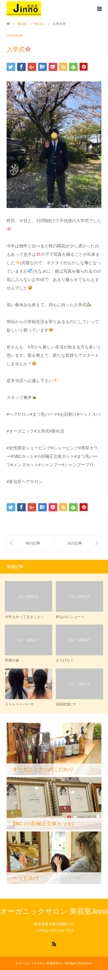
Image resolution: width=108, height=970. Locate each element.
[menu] (99, 9)
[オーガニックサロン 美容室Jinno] (24, 8)
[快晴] (77, 543)
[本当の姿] (30, 543)
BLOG (22, 24)
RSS (54, 943)
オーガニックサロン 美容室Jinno (54, 911)
